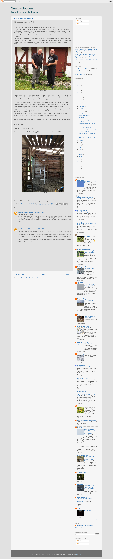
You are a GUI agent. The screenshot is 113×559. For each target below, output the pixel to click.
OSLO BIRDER (81, 235)
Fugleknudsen (81, 391)
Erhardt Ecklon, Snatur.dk (85, 525)
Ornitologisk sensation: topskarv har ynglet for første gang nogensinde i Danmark (85, 56)
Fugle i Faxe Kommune (84, 249)
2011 (78, 171)
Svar (19, 223)
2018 (79, 99)
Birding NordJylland (83, 267)
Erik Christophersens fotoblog (86, 420)
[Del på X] (63, 204)
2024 (79, 85)
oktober (81, 108)
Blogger (78, 554)
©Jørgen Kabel (81, 472)
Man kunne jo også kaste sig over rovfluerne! (90, 251)
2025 (79, 83)
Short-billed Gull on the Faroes (85, 367)
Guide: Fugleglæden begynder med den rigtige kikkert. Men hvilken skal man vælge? (86, 51)
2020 (79, 95)
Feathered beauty (82, 378)
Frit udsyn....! (82, 117)
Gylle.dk (79, 196)
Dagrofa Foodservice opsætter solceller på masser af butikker (85, 198)
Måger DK (80, 484)
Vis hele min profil (80, 528)
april (80, 149)
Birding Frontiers (82, 222)
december (82, 104)
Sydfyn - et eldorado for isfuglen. (87, 137)
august (81, 140)
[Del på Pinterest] (67, 204)
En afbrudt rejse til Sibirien (82, 69)
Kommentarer (82, 23)
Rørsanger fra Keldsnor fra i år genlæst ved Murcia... (87, 126)
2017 (79, 102)
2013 (79, 166)
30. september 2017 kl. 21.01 (36, 228)
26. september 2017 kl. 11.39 (37, 212)
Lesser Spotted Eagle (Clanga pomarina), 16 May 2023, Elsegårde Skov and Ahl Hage (89, 431)
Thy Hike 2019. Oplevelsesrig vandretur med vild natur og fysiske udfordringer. (86, 500)
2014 (79, 164)
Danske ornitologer (83, 342)
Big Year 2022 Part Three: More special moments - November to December (90, 459)
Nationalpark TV (82, 497)
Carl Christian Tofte (83, 326)
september (82, 111)
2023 (79, 88)
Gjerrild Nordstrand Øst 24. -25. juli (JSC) (90, 285)
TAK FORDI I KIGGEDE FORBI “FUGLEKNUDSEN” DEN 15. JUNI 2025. (86, 394)
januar (81, 156)
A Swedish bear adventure (84, 380)
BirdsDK (79, 427)
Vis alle (97, 519)
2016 (79, 159)
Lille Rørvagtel (88, 510)
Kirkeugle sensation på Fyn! (86, 113)
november (82, 106)
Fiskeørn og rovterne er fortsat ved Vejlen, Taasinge (88, 130)
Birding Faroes (81, 365)
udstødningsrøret (82, 210)
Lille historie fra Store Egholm (86, 123)
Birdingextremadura (83, 455)
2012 (79, 168)
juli (80, 142)
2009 (79, 173)
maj (80, 147)
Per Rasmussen (23, 228)
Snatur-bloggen (22, 8)
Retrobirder (80, 180)
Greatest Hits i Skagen (83, 212)
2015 (79, 161)
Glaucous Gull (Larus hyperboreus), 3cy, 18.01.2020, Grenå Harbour (89, 488)
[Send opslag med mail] (56, 204)
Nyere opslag (19, 274)
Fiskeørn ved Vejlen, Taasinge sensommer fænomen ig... (86, 134)
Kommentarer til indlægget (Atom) (30, 277)
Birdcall (79, 445)
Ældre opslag (66, 274)
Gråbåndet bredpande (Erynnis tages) (89, 317)
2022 (79, 90)
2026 (79, 81)
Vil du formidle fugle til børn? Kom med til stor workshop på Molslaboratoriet (86, 60)
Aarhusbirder (81, 508)
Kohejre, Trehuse (88, 474)
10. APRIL (87, 328)
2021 (79, 92)
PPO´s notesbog (82, 406)
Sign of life (87, 236)
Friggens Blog (81, 299)
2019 (79, 97)
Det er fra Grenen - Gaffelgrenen (89, 301)
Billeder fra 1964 (88, 344)
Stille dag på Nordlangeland (86, 115)
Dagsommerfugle (82, 315)
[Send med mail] (60, 204)
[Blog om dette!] (62, 204)
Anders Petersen (23, 212)
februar (81, 154)
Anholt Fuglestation (83, 354)
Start (43, 274)
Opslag (80, 21)
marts (80, 152)
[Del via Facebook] (65, 204)
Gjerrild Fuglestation (83, 283)
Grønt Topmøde (79, 71)
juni (80, 145)
